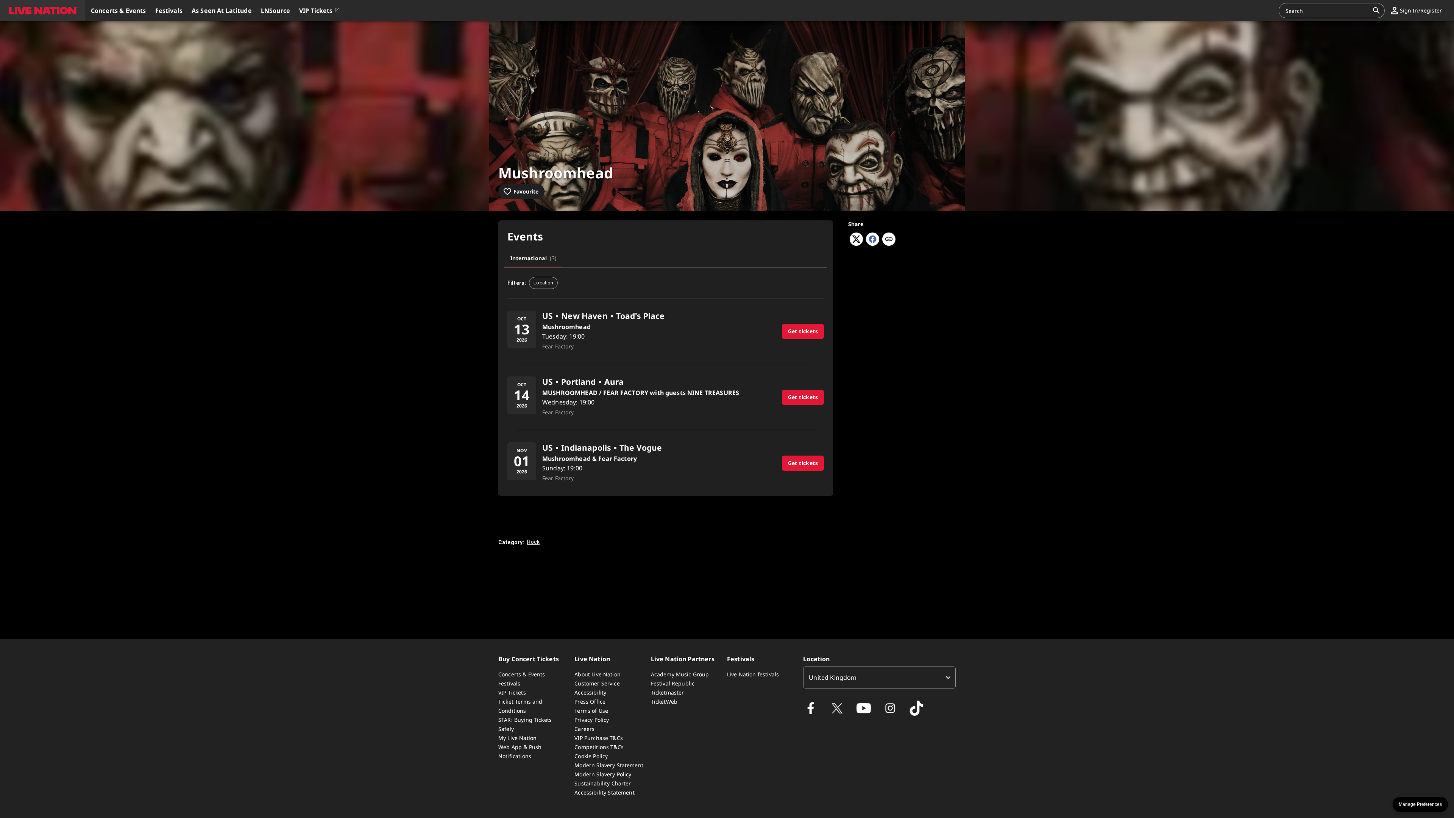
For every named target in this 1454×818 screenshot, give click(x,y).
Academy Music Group (680, 674)
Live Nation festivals (753, 674)
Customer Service (596, 683)
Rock (533, 542)
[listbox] (879, 677)
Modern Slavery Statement (608, 765)
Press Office (589, 701)
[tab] (533, 258)
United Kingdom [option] (832, 677)
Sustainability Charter (602, 783)
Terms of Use (591, 710)
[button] (42, 10)
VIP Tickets (512, 692)
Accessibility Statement (604, 792)
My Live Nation (517, 738)
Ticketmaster (667, 692)
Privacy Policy (591, 719)
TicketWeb (664, 701)
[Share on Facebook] (872, 243)
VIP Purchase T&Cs (598, 738)
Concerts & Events (521, 674)
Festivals (509, 683)
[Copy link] (888, 240)
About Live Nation (597, 674)
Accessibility (590, 692)
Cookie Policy (591, 756)
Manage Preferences (1420, 804)
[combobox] (1327, 10)
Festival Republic (673, 683)
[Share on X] (856, 243)
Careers (584, 728)
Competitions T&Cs (599, 747)
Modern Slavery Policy (602, 774)
